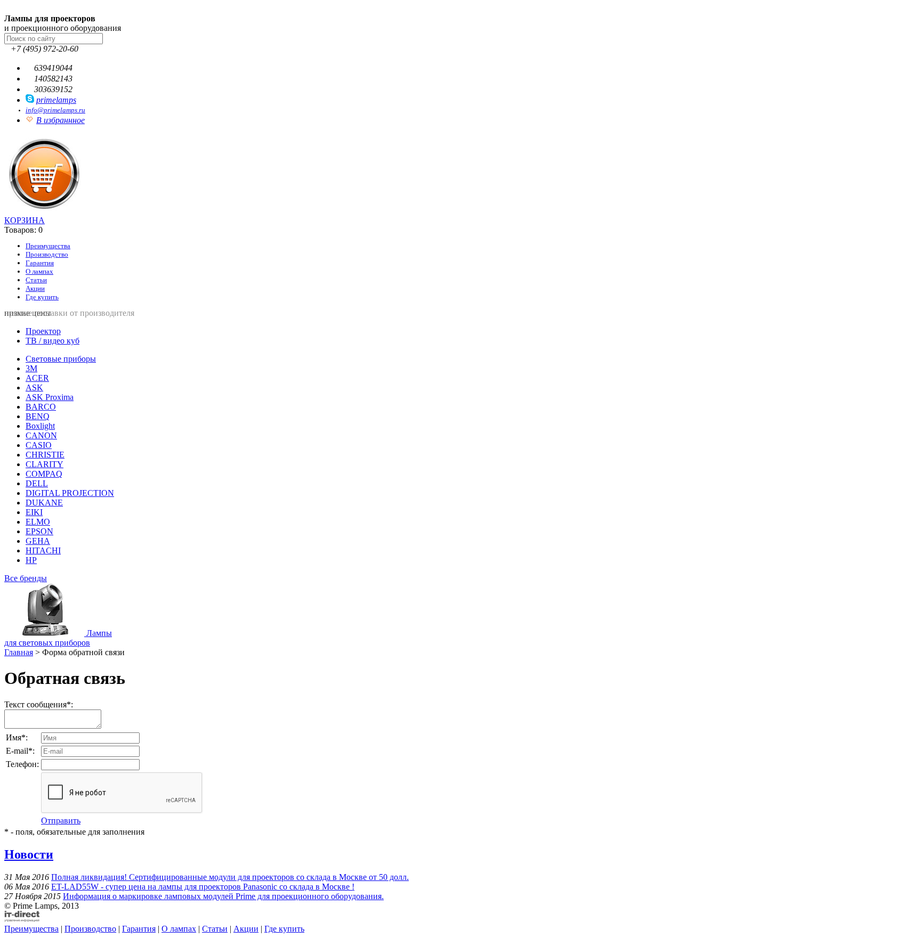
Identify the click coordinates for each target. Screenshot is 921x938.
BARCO (41, 406)
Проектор (43, 331)
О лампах (39, 271)
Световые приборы (61, 358)
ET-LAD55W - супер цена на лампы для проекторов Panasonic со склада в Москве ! (202, 886)
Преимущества (48, 246)
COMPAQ (44, 473)
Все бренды (25, 578)
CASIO (39, 445)
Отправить (60, 820)
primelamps (56, 99)
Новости (28, 854)
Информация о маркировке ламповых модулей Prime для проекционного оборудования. (223, 896)
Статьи (36, 280)
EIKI (34, 512)
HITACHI (43, 550)
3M (31, 368)
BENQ (38, 416)
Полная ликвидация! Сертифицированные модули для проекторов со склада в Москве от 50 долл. (230, 877)
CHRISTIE (45, 454)
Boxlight (40, 425)
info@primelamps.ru (55, 110)
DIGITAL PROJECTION (70, 492)
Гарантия (40, 263)
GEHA (38, 540)
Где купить (42, 297)
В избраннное (60, 120)
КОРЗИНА (24, 220)
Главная (18, 652)
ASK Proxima (50, 397)
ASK (34, 387)
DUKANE (44, 502)
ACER (37, 377)
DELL (37, 483)
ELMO (38, 521)
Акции (35, 288)
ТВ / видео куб (52, 340)
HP (31, 560)
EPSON (39, 531)
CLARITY (44, 464)
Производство (47, 254)
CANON (41, 435)
